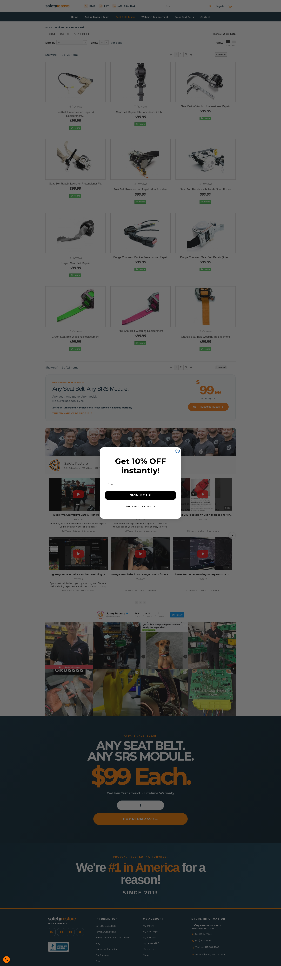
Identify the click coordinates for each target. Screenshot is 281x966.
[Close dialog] (178, 451)
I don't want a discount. (140, 506)
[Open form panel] (6, 959)
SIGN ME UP (140, 495)
